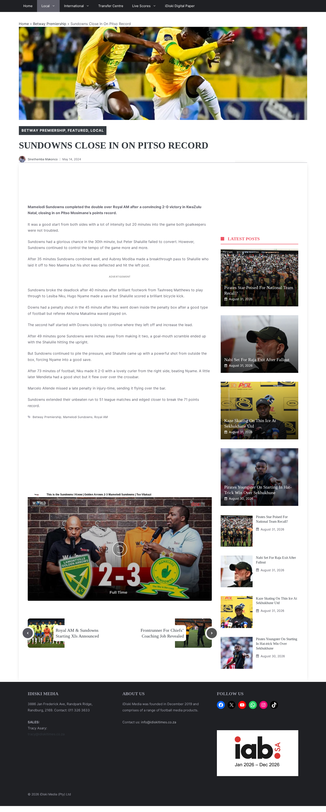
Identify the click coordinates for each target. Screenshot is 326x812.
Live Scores (141, 6)
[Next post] (211, 633)
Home (28, 6)
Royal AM (101, 417)
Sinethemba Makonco (43, 159)
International (74, 6)
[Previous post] (27, 633)
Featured (78, 130)
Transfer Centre (110, 6)
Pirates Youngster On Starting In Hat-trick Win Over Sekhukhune (276, 643)
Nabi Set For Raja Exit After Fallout (256, 359)
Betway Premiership (49, 24)
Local (45, 6)
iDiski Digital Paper (180, 6)
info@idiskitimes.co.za (158, 722)
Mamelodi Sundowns (77, 417)
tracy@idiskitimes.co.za (46, 734)
